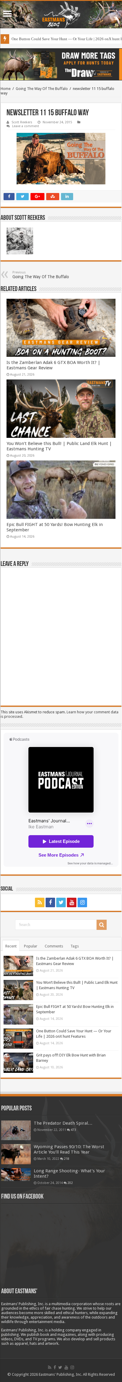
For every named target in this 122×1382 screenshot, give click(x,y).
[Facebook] (50, 902)
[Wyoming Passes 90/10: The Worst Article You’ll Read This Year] (16, 1154)
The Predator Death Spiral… (63, 1123)
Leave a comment (25, 126)
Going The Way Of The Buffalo (42, 88)
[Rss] (39, 902)
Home (6, 88)
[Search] (102, 925)
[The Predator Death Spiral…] (16, 1130)
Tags (74, 946)
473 (73, 1130)
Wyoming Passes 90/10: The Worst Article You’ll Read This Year (69, 1149)
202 (70, 1183)
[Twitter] (61, 902)
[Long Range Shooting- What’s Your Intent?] (16, 1174)
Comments (54, 946)
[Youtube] (71, 902)
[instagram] (82, 902)
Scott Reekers (22, 122)
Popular (30, 946)
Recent (11, 946)
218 (66, 1158)
